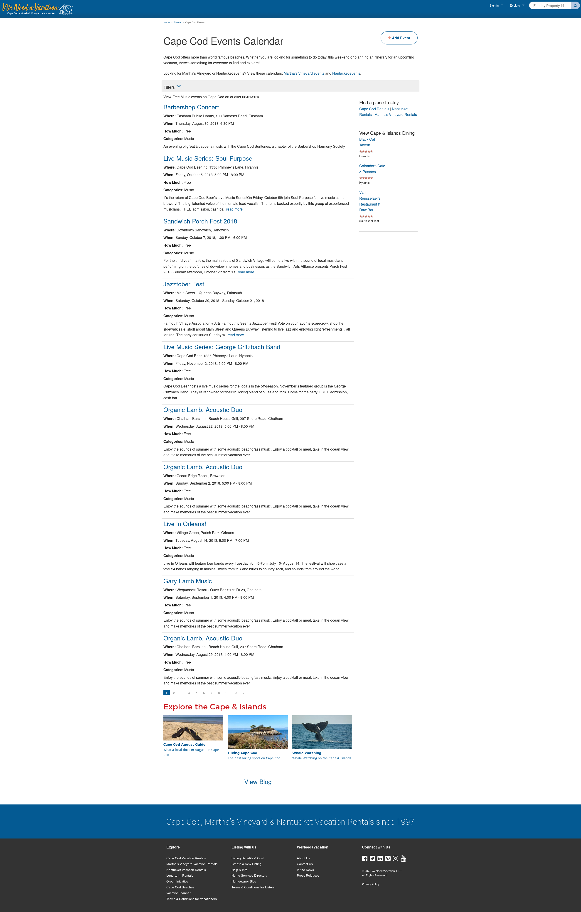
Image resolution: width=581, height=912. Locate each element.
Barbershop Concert (191, 106)
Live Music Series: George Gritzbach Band (221, 346)
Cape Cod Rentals (374, 108)
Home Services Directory (249, 875)
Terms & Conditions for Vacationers (191, 899)
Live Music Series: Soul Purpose (207, 158)
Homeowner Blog (243, 881)
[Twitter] (372, 859)
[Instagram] (395, 859)
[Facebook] (364, 859)
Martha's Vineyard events (304, 73)
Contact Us (305, 864)
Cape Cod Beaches (180, 887)
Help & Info (239, 870)
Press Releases (308, 875)
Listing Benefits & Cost (247, 858)
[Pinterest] (388, 859)
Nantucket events (346, 73)
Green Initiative (177, 881)
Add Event (400, 37)
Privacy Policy (370, 884)
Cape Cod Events (195, 22)
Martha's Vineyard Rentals (395, 114)
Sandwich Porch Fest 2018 (200, 220)
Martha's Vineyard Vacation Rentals (191, 864)
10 (235, 692)
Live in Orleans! (184, 523)
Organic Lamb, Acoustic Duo (202, 409)
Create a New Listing (246, 864)
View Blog (258, 781)
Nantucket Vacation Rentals (186, 870)
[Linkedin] (380, 859)
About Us (303, 858)
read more (234, 209)
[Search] (575, 5)
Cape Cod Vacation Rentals (186, 858)
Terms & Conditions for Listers (253, 887)
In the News (305, 870)
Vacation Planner (178, 893)
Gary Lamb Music (187, 580)
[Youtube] (403, 859)
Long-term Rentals (179, 875)
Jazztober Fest (183, 283)
